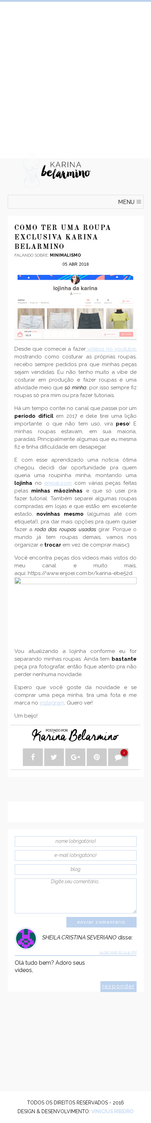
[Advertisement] (75, 77)
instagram (52, 703)
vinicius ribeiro (112, 1111)
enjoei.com (58, 483)
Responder (118, 986)
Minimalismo (65, 255)
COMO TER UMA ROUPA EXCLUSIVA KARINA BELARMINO (62, 238)
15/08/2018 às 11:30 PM (118, 952)
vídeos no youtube (111, 349)
